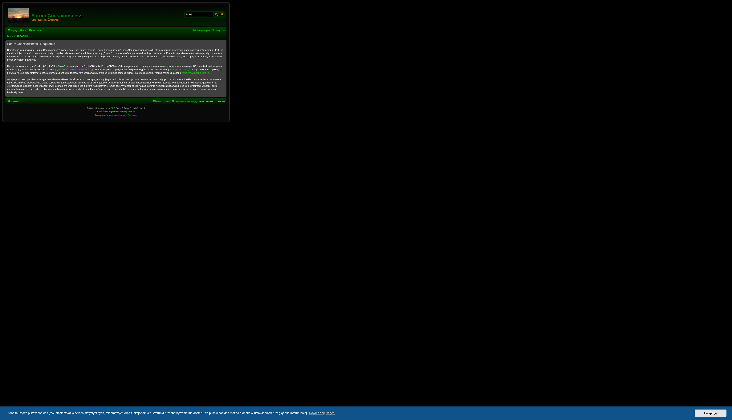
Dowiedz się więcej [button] (322, 413)
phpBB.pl (130, 112)
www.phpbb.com (178, 69)
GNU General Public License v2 (74, 69)
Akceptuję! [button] (711, 413)
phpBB (111, 108)
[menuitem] (23, 30)
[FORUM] (18, 15)
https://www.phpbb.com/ (194, 73)
